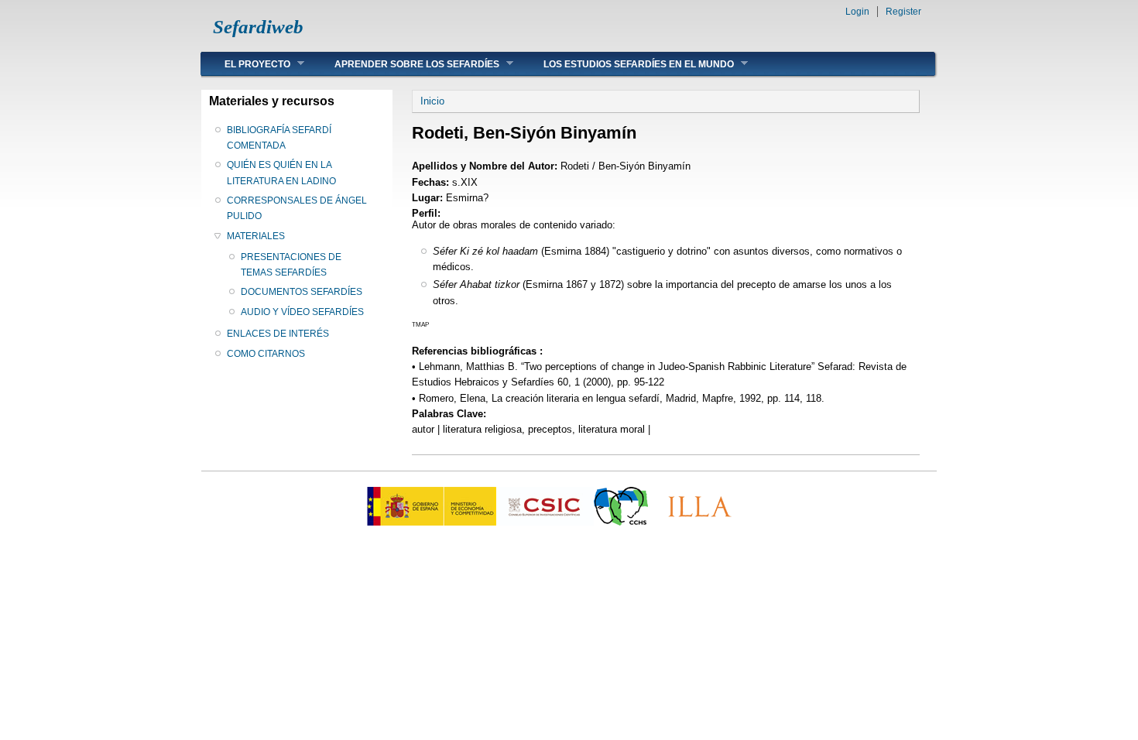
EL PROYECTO (245, 64)
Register (903, 11)
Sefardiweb (258, 26)
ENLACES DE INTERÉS (278, 333)
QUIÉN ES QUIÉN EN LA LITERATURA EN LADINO (281, 172)
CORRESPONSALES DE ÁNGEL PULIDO (297, 208)
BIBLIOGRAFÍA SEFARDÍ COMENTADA (279, 138)
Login (857, 11)
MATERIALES (256, 236)
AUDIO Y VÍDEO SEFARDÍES (302, 312)
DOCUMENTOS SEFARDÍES (301, 291)
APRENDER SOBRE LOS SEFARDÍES (405, 64)
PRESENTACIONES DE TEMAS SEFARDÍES (291, 265)
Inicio (432, 101)
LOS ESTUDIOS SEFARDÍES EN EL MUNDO (627, 64)
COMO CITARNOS (266, 353)
